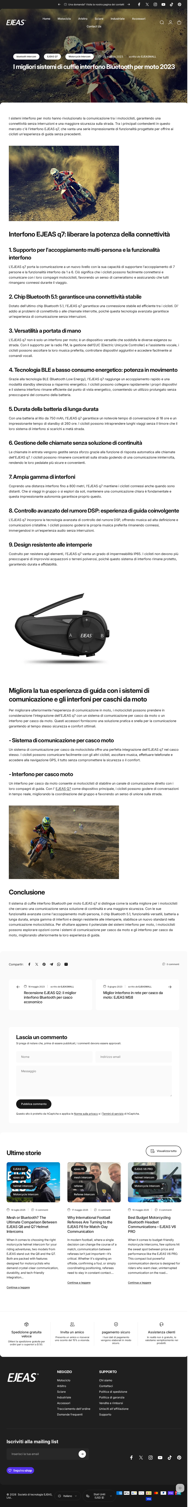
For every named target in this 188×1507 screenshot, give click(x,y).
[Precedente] (59, 4)
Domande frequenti (70, 1414)
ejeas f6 (79, 1168)
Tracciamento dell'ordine (73, 1409)
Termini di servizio (113, 1113)
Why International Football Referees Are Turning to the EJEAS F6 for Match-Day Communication (89, 1224)
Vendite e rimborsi (111, 1403)
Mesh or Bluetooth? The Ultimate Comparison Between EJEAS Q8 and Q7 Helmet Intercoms (32, 1224)
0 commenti (173, 964)
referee (78, 1185)
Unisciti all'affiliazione (114, 1409)
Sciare (61, 1391)
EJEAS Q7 (52, 56)
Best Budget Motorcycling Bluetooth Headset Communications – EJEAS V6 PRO (152, 1224)
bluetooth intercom (26, 56)
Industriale (64, 1397)
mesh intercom (83, 1177)
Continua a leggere (18, 1287)
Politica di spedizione (113, 1391)
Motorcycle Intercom (80, 56)
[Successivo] (129, 4)
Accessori (63, 1403)
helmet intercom (23, 1185)
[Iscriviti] (82, 1454)
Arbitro (61, 1386)
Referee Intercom (84, 1194)
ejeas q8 (18, 1177)
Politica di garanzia (111, 1397)
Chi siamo (105, 1380)
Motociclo (63, 1380)
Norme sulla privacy (86, 1113)
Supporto (105, 1414)
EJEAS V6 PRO (144, 1168)
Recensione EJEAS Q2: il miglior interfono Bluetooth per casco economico (50, 997)
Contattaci (106, 1386)
